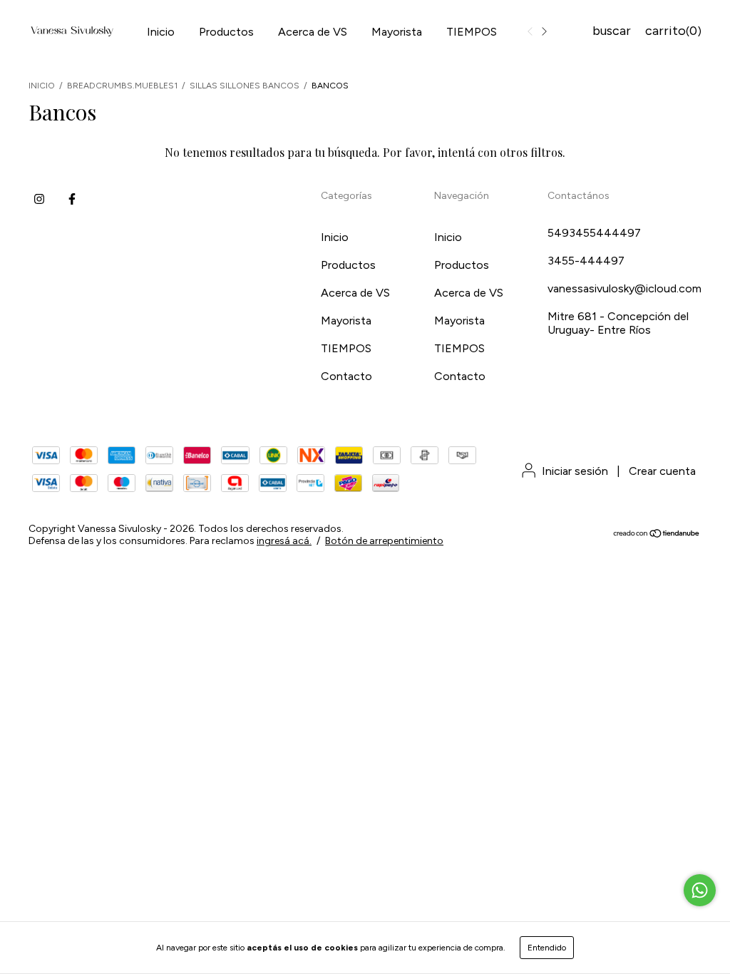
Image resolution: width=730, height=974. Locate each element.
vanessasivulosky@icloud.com (624, 288)
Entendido (547, 948)
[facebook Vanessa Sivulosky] (72, 199)
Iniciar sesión (575, 471)
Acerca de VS (312, 32)
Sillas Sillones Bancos (244, 86)
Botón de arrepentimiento (384, 541)
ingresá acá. (284, 541)
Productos (226, 32)
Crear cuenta (662, 471)
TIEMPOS (471, 32)
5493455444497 (594, 233)
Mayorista (396, 32)
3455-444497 (586, 260)
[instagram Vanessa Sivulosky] (39, 199)
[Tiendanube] (656, 535)
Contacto (346, 376)
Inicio (161, 32)
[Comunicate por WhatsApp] (700, 890)
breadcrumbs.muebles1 (122, 86)
